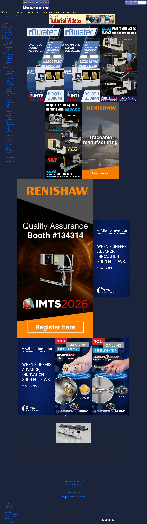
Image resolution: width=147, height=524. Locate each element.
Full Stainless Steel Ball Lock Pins (10, 67)
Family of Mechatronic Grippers (9, 150)
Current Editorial (10, 12)
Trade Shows (44, 12)
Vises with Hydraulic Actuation (9, 117)
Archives (28, 12)
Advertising (19, 12)
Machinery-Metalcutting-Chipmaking (8, 30)
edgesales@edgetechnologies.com (73, 481)
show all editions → (8, 161)
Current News (8, 27)
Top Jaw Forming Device (8, 99)
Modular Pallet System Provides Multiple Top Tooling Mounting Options (10, 108)
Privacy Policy (9, 522)
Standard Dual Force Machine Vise (10, 144)
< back (73, 487)
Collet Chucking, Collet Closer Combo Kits (73, 496)
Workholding (7, 38)
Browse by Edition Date (8, 17)
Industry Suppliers (66, 12)
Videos (74, 12)
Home (7, 503)
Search (7, 520)
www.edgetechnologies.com (73, 484)
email (72, 416)
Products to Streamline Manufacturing (10, 156)
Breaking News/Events (54, 12)
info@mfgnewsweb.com (113, 514)
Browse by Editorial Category (8, 15)
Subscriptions (35, 12)
